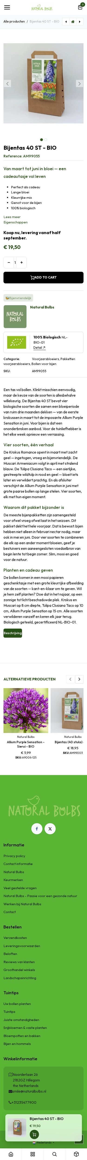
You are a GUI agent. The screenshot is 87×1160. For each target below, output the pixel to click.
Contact (9, 912)
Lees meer (12, 217)
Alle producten (14, 21)
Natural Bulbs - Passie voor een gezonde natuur (40, 896)
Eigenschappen (15, 222)
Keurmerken (13, 880)
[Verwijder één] (9, 262)
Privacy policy (14, 856)
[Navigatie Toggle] (6, 7)
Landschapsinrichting (19, 978)
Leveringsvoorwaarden (21, 946)
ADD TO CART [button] (46, 277)
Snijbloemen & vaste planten (25, 1027)
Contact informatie (18, 864)
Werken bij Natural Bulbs (22, 904)
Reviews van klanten (19, 962)
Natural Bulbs (13, 872)
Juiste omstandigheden (21, 1019)
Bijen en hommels (17, 1043)
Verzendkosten (15, 937)
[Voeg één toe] (21, 262)
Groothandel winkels (19, 970)
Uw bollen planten (17, 1003)
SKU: (6, 371)
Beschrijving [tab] (13, 633)
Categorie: (11, 359)
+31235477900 (24, 1102)
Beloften (10, 953)
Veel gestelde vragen (20, 888)
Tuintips (9, 1011)
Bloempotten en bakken (21, 1036)
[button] (7, 83)
